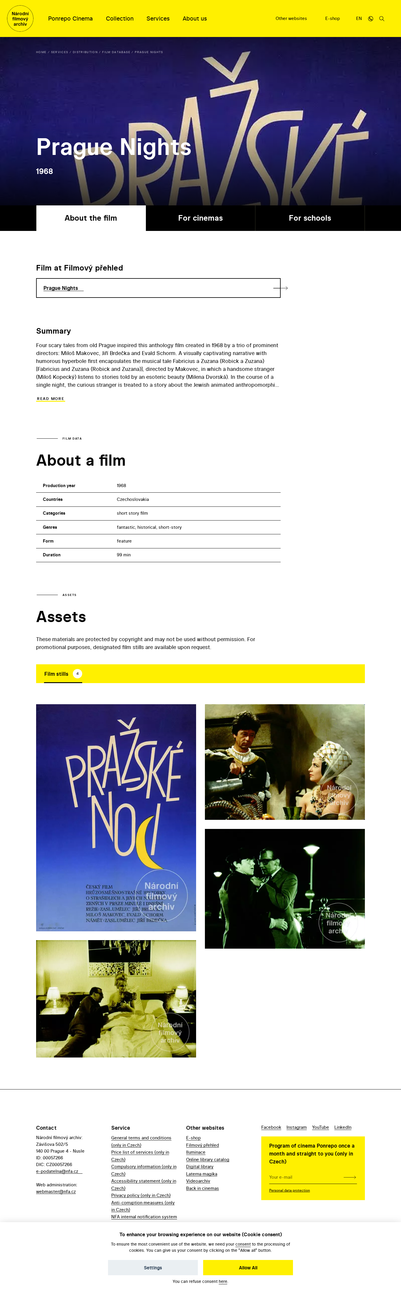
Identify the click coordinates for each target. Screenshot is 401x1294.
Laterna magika (201, 1174)
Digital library (199, 1166)
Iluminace (195, 1152)
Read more (50, 398)
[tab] (63, 673)
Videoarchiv (198, 1181)
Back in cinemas (202, 1188)
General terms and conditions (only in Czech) (141, 1141)
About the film (91, 217)
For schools (310, 217)
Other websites (292, 18)
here (223, 1281)
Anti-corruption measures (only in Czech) (143, 1206)
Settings (153, 1267)
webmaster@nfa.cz (56, 1191)
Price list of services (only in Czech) (140, 1155)
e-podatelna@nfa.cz (57, 1171)
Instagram (297, 1127)
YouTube (320, 1127)
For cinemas (200, 217)
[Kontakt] (370, 18)
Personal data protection (289, 1190)
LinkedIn (342, 1127)
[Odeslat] (350, 1177)
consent (243, 1244)
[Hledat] (381, 18)
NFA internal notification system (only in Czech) (144, 1220)
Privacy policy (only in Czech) (141, 1195)
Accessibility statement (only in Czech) (143, 1184)
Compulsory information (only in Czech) (143, 1170)
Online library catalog (207, 1159)
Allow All (248, 1267)
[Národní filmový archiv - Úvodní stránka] (20, 18)
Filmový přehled (202, 1145)
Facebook (271, 1127)
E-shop (333, 18)
